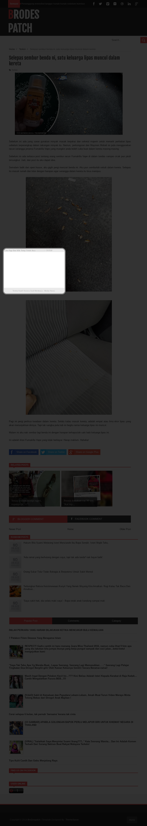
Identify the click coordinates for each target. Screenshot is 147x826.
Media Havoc (49, 291)
